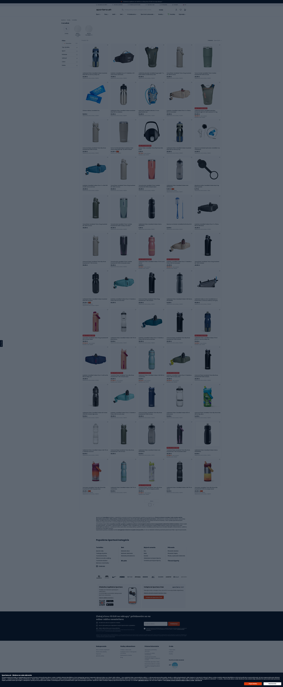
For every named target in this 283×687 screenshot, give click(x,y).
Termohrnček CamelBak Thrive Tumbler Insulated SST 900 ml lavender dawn (121, 262)
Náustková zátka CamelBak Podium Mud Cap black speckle (207, 186)
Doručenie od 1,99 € (102, 4)
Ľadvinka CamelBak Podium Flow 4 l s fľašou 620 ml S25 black (207, 224)
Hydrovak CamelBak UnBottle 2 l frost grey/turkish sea (149, 111)
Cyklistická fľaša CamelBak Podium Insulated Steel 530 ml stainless (123, 111)
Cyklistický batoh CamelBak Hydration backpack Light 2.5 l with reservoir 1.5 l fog (206, 111)
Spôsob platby (100, 656)
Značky (160, 14)
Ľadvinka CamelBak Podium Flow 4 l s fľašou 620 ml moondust (179, 111)
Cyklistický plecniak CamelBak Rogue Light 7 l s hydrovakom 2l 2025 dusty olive (151, 73)
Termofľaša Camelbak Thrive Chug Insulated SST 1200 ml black (207, 262)
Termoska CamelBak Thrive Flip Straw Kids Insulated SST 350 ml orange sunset (206, 488)
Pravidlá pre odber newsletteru (150, 654)
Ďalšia (151, 501)
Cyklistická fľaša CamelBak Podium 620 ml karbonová (178, 413)
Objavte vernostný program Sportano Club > (155, 593)
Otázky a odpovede (125, 649)
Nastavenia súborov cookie (152, 664)
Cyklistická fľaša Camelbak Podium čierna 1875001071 (150, 224)
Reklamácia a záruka (126, 655)
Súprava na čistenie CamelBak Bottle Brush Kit (179, 224)
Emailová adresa (149, 624)
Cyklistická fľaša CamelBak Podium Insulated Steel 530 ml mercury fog (179, 148)
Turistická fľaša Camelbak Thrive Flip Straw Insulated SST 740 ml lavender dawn (178, 450)
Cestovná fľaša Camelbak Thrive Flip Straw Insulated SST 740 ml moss (122, 450)
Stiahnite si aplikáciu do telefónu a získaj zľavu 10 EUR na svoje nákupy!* (142, 1)
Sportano (63, 20)
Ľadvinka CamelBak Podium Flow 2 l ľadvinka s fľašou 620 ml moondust (179, 262)
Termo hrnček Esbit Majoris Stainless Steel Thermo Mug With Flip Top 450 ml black (122, 148)
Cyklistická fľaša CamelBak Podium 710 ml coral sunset (151, 262)
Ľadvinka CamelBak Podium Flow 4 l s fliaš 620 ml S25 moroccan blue (95, 186)
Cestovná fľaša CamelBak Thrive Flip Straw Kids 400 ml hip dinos (207, 413)
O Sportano (172, 649)
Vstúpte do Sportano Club (154, 597)
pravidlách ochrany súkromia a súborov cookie (106, 636)
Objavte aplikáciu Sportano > (106, 598)
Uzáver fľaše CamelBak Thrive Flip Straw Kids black (151, 148)
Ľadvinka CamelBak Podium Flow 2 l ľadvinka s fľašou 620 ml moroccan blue (151, 338)
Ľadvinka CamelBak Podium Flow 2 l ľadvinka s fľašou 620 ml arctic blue (123, 413)
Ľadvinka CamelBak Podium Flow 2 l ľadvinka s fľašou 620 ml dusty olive (179, 375)
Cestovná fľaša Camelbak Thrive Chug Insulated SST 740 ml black (149, 299)
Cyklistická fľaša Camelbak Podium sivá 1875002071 (177, 186)
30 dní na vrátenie (118, 4)
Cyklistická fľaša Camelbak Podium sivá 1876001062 (149, 450)
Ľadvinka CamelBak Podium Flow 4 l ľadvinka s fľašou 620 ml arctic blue (123, 299)
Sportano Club (151, 4)
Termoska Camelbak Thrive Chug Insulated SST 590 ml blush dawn (95, 338)
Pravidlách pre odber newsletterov (113, 631)
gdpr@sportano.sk (143, 680)
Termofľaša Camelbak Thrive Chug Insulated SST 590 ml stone (179, 73)
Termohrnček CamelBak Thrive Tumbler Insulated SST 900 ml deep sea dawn (121, 224)
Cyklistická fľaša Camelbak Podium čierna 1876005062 (206, 450)
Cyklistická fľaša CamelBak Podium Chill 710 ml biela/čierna (123, 338)
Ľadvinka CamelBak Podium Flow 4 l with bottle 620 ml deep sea (95, 375)
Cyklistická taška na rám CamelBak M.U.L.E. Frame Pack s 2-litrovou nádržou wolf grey (206, 299)
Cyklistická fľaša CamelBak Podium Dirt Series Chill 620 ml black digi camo (95, 413)
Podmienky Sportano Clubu (152, 662)
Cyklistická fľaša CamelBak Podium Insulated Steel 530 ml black (95, 299)
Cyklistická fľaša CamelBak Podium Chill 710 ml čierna (179, 488)
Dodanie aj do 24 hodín (134, 4)
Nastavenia (272, 684)
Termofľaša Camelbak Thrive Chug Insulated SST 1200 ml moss (95, 224)
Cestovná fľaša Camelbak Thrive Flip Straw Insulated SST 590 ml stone (94, 148)
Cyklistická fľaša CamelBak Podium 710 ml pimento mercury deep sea (206, 338)
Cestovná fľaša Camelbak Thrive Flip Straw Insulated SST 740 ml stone (94, 262)
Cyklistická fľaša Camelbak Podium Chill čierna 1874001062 (179, 299)
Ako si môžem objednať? (103, 649)
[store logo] (104, 10)
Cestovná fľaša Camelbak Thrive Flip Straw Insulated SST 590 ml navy (150, 413)
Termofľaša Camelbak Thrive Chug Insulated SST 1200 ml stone (123, 186)
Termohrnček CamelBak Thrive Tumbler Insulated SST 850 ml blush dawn (149, 186)
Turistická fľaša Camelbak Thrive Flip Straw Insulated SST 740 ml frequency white (150, 488)
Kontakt (176, 4)
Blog (121, 657)
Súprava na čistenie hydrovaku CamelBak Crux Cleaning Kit (207, 148)
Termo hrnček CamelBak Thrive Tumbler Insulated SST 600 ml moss (205, 73)
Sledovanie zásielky (101, 652)
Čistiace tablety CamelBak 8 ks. (91, 110)
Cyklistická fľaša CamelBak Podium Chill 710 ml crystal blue (123, 488)
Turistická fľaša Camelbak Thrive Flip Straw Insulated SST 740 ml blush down (122, 375)
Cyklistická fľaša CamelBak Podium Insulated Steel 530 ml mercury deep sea (95, 73)
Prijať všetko (253, 684)
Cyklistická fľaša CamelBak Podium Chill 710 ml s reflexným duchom (95, 450)
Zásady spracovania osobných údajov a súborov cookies (152, 658)
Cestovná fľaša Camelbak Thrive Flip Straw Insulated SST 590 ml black (178, 338)
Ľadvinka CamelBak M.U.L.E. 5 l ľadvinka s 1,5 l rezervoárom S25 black (123, 73)
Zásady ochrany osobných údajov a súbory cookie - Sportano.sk (184, 680)
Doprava (98, 654)
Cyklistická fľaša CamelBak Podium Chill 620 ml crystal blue (151, 375)
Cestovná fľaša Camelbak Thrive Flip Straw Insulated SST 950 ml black (206, 375)
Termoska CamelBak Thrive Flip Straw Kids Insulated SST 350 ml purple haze (94, 488)
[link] (176, 10)
